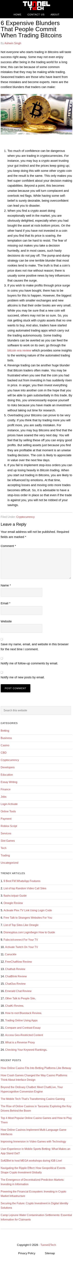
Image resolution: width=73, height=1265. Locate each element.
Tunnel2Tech (36, 5)
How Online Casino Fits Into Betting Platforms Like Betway (36, 1068)
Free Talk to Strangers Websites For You (28, 917)
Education (7, 774)
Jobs (3, 796)
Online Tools (8, 811)
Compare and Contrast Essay (23, 1027)
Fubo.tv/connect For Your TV (21, 939)
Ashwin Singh (12, 43)
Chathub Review (15, 969)
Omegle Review (13, 903)
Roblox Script (9, 826)
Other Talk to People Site (20, 998)
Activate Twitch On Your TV (21, 947)
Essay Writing (9, 782)
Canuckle (10, 954)
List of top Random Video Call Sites (25, 888)
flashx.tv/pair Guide (15, 895)
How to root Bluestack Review (23, 1013)
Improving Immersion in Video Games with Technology (33, 1141)
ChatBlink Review (16, 976)
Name (6, 585)
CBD (4, 752)
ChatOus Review (15, 983)
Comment (8, 546)
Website (6, 621)
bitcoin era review (19, 350)
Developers (8, 767)
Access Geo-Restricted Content (24, 1035)
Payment (6, 818)
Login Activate (9, 804)
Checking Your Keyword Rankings (26, 1049)
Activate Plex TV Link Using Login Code (28, 910)
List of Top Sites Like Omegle (21, 925)
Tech (3, 848)
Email (5, 603)
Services (6, 833)
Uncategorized (9, 862)
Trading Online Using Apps (21, 1020)
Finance (6, 789)
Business (6, 738)
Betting (5, 730)
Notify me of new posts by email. (23, 677)
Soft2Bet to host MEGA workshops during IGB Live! (31, 1160)
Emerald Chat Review (18, 991)
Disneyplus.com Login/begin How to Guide (29, 932)
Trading (5, 855)
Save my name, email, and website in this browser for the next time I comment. (35, 647)
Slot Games (8, 840)
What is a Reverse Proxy (20, 1042)
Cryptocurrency (25, 516)
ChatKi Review (14, 1005)
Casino (5, 745)
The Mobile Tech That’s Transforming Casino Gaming (33, 1098)
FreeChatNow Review (18, 961)
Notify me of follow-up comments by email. (29, 663)
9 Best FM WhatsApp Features (22, 881)
